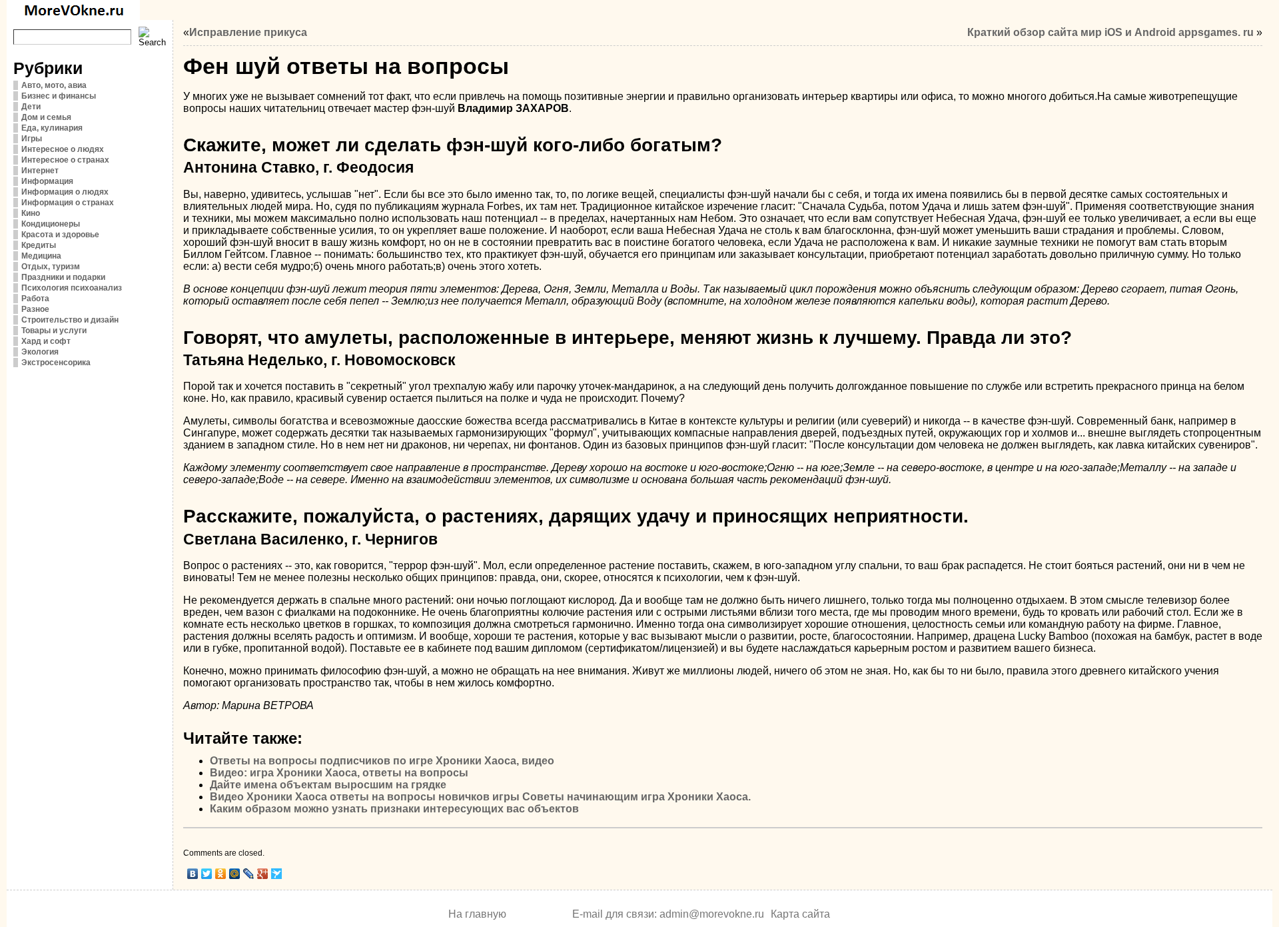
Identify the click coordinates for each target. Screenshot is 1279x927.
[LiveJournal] (249, 873)
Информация (47, 181)
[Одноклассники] (221, 873)
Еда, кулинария (52, 128)
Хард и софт (46, 341)
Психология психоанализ (71, 288)
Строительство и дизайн (70, 320)
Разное (35, 309)
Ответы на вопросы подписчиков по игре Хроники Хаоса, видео (382, 760)
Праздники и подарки (63, 277)
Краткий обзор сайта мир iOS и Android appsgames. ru (1110, 32)
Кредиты (38, 245)
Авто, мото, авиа (54, 85)
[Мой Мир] (235, 873)
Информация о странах (67, 202)
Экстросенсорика (56, 362)
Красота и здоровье (60, 234)
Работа (35, 298)
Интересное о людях (62, 149)
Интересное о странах (65, 160)
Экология (40, 352)
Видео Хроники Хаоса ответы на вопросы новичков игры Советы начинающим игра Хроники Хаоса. (480, 796)
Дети (31, 106)
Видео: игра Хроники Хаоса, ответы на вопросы (339, 772)
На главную (477, 914)
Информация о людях (65, 192)
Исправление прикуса (248, 32)
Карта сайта (800, 914)
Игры (31, 138)
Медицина (41, 256)
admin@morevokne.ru (711, 914)
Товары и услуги (54, 330)
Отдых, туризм (50, 266)
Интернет (40, 170)
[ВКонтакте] (193, 873)
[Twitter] (207, 873)
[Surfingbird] (277, 873)
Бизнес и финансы (58, 96)
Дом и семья (46, 117)
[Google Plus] (263, 873)
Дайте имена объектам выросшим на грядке (328, 784)
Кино (30, 213)
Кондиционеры (50, 224)
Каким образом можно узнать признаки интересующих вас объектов (394, 808)
